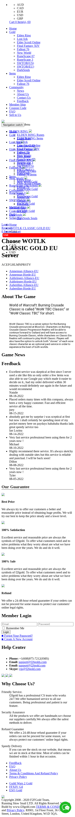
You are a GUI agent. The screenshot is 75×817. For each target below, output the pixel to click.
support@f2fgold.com (32, 665)
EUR (20, 11)
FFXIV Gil (16, 786)
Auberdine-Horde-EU (22, 288)
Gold (12, 32)
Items (12, 73)
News (20, 90)
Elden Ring (24, 35)
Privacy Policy (18, 776)
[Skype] (7, 675)
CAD (20, 8)
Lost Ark (22, 39)
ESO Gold (15, 790)
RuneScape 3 (25, 59)
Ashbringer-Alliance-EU (24, 278)
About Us (23, 94)
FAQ (12, 111)
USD (20, 15)
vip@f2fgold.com (30, 669)
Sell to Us (15, 115)
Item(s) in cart (11, 231)
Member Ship (17, 104)
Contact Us (24, 97)
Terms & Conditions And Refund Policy (33, 773)
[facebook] (3, 675)
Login (5, 224)
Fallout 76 (23, 49)
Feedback (23, 101)
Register (7, 228)
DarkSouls (23, 70)
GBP (20, 18)
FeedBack (15, 763)
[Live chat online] (65, 807)
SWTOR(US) (25, 63)
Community (16, 87)
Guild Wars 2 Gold (20, 783)
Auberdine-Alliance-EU (23, 285)
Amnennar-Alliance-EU (23, 271)
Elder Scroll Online (28, 42)
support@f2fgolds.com (33, 662)
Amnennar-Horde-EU (22, 274)
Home (13, 28)
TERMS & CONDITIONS (52, 806)
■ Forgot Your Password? (17, 635)
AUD (20, 4)
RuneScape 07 (26, 56)
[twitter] (10, 675)
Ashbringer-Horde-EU (23, 281)
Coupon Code (17, 108)
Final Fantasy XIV (28, 45)
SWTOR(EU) (25, 66)
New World (24, 52)
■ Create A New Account (17, 639)
